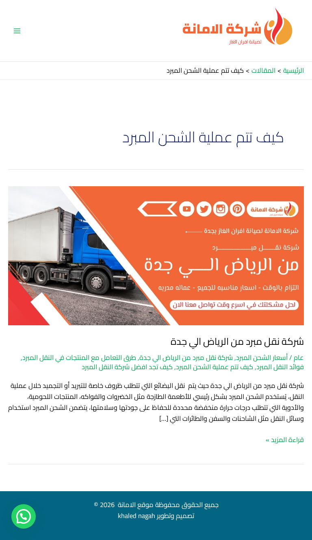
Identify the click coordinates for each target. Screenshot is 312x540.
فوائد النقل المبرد (280, 367)
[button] (23, 516)
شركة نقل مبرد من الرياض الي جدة (237, 341)
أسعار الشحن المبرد (262, 357)
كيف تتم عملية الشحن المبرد (214, 367)
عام (299, 357)
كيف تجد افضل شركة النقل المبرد (127, 367)
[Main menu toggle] (17, 31)
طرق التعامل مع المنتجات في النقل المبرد (79, 357)
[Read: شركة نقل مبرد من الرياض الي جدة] (156, 255)
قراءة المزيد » (285, 439)
